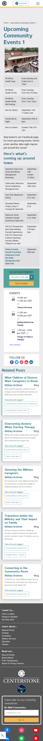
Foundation (6, 636)
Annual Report (7, 658)
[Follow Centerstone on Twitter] (17, 362)
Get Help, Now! (8, 619)
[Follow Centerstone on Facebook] (12, 362)
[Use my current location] (32, 277)
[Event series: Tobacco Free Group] (18, 304)
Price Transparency (10, 660)
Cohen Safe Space (13, 456)
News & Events (8, 655)
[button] (7, 731)
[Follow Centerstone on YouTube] (26, 362)
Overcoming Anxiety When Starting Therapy (20, 425)
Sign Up (21, 720)
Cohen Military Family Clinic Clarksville (21, 404)
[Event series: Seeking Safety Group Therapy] (18, 318)
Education (6, 641)
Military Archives (13, 385)
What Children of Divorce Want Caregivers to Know (21, 379)
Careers (5, 644)
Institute (5, 633)
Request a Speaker (10, 617)
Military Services (9, 639)
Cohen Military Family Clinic (16, 410)
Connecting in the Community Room (16, 569)
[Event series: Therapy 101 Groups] (27, 333)
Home (6, 23)
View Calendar (14, 345)
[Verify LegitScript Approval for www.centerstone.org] (21, 689)
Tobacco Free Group (24, 307)
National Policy (8, 630)
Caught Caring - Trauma (15, 555)
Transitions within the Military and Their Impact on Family (21, 519)
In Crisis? (23, 3)
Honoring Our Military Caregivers (19, 471)
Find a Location (21, 283)
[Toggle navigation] (38, 3)
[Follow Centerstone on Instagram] (21, 362)
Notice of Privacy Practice (13, 663)
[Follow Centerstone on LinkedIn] (31, 362)
